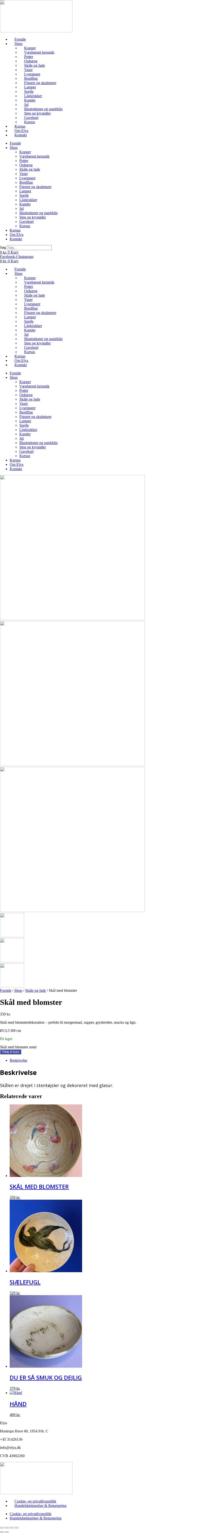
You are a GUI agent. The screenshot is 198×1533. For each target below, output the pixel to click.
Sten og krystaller (37, 113)
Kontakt (20, 135)
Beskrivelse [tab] (18, 1060)
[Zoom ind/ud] (2, 1527)
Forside (20, 39)
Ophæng (30, 61)
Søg (3, 247)
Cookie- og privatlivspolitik (35, 1501)
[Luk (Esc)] (16, 1527)
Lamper (30, 87)
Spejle (29, 91)
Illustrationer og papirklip (43, 109)
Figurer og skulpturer (40, 83)
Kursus (29, 122)
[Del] (12, 1527)
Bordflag (31, 78)
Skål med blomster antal (18, 1047)
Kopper (30, 48)
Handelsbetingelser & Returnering (40, 1506)
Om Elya (21, 131)
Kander (29, 100)
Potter (28, 57)
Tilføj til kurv (10, 1052)
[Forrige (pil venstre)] (2, 1532)
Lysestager (32, 74)
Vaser (28, 70)
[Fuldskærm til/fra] (7, 1527)
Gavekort (31, 118)
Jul (26, 104)
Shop (18, 44)
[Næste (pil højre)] (7, 1532)
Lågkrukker (33, 96)
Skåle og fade (34, 65)
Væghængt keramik (39, 52)
